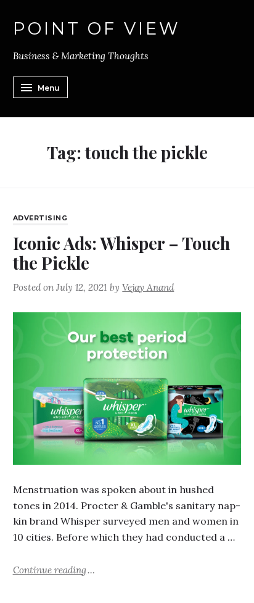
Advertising (40, 218)
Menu (49, 88)
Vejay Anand (148, 287)
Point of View (97, 29)
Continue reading (54, 569)
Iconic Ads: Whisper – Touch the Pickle (121, 252)
